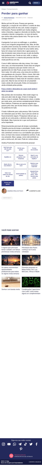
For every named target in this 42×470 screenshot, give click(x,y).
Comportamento (12, 9)
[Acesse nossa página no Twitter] (31, 444)
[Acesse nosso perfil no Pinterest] (21, 449)
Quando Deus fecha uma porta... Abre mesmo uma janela (34, 175)
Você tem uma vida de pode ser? (8, 149)
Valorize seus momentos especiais (34, 165)
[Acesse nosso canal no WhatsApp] (14, 444)
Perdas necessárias (34, 149)
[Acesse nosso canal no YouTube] (9, 444)
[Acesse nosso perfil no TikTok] (25, 444)
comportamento (7, 197)
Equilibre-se (7, 157)
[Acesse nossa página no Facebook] (36, 444)
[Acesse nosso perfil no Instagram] (3, 444)
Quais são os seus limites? (8, 165)
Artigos (4, 9)
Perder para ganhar (21, 149)
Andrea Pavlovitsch (9, 17)
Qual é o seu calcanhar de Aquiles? (34, 157)
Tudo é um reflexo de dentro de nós (8, 174)
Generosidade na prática (21, 174)
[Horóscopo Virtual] (12, 3)
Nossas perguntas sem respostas (21, 157)
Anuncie (38, 462)
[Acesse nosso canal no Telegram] (20, 444)
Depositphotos (18, 463)
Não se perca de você (21, 165)
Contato (32, 462)
